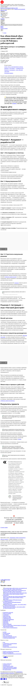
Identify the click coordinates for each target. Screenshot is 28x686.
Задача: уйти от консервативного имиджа (13, 66)
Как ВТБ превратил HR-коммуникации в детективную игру (12, 603)
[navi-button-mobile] (2, 30)
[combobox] (6, 682)
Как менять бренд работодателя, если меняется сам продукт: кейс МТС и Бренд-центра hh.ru (14, 591)
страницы (16, 282)
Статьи (4, 32)
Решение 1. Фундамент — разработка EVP (13, 68)
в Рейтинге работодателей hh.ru (8, 400)
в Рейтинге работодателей (10, 276)
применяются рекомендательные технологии (11, 672)
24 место (14, 103)
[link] (3, 23)
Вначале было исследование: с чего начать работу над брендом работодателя (14, 607)
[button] (2, 26)
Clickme (19, 439)
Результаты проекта (8, 73)
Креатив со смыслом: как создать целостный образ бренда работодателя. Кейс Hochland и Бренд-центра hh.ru (14, 597)
